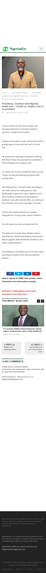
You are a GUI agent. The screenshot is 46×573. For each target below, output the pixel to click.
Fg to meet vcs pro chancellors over (35, 349)
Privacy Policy (7, 569)
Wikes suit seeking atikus (10, 348)
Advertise (40, 569)
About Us (19, 569)
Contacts (30, 569)
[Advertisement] (23, 23)
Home (4, 93)
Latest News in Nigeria (19, 93)
